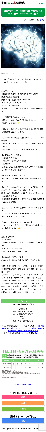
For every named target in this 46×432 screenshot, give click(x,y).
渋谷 (23, 397)
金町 (23, 403)
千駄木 (23, 408)
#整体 (34, 328)
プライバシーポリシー (23, 384)
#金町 (4, 328)
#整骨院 (10, 328)
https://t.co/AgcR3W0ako (28, 330)
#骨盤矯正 (14, 330)
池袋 (23, 420)
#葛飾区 (41, 325)
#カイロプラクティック (22, 328)
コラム (42, 20)
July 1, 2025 (39, 333)
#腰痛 (38, 328)
